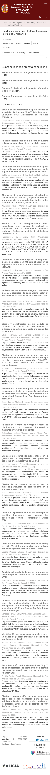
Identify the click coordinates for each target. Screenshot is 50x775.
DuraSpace (6, 741)
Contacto (5, 744)
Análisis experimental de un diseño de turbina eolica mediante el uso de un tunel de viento (25, 142)
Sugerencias (16, 744)
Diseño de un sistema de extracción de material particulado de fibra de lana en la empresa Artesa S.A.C (25, 487)
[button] (39, 17)
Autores (27, 43)
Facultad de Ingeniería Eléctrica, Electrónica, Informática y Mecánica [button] (25, 23)
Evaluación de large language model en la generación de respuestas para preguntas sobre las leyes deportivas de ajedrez (25, 458)
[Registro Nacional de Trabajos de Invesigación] (34, 766)
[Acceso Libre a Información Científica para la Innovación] (11, 766)
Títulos (35, 43)
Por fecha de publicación (12, 43)
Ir (46, 57)
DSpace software (14, 736)
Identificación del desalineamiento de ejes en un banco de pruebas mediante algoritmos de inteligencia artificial (25, 637)
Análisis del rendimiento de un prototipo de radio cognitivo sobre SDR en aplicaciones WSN (25, 574)
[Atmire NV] (41, 739)
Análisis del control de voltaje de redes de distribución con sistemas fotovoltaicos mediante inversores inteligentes (25, 427)
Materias (6, 47)
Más (3, 730)
